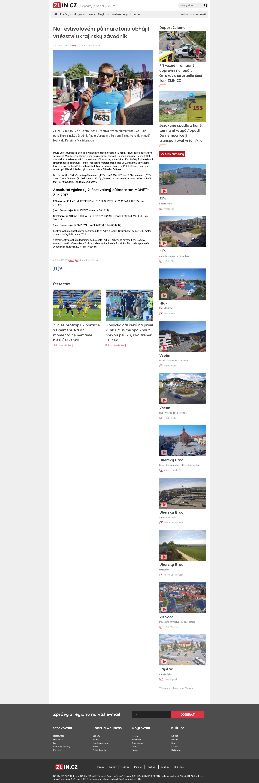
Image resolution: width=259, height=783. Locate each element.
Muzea (174, 736)
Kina (173, 743)
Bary (55, 743)
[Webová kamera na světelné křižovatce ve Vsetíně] (182, 336)
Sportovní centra (101, 743)
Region (102, 14)
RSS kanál (179, 767)
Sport (100, 6)
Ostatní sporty (99, 750)
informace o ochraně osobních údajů (107, 779)
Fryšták (166, 669)
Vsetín (164, 355)
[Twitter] (60, 268)
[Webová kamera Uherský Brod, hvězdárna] (182, 545)
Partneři (138, 767)
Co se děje (62, 345)
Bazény (96, 736)
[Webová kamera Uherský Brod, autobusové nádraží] (182, 493)
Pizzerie (57, 750)
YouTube (165, 767)
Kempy (135, 750)
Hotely (135, 736)
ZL (78, 46)
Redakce (125, 767)
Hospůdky (58, 739)
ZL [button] (110, 6)
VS (161, 366)
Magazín (79, 14)
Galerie (174, 746)
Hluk (163, 303)
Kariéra (112, 767)
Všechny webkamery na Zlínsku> (176, 688)
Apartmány (137, 743)
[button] (205, 5)
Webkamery (120, 14)
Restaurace (58, 736)
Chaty (135, 746)
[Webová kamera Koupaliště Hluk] (182, 283)
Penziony (136, 739)
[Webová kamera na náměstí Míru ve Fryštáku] (182, 649)
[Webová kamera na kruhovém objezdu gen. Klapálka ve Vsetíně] (182, 388)
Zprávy (87, 6)
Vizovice (166, 617)
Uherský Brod (171, 460)
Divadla (174, 739)
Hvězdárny (176, 750)
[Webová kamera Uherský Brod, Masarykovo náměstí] (182, 440)
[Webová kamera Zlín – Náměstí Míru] (182, 179)
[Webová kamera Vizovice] (182, 597)
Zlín (162, 198)
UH (107, 345)
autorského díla (133, 779)
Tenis (95, 746)
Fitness (96, 739)
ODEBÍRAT (188, 714)
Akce (92, 14)
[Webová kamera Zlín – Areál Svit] (182, 231)
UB (161, 470)
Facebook (151, 767)
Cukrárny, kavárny (61, 746)
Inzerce (135, 14)
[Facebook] (55, 268)
